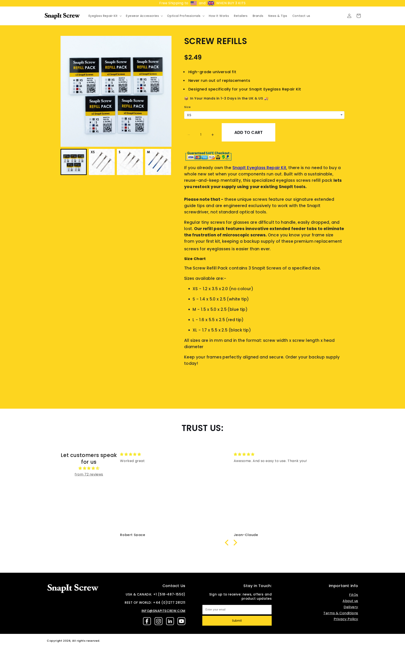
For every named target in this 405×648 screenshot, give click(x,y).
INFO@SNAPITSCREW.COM (163, 611)
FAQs (353, 594)
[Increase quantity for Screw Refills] (212, 134)
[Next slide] (166, 162)
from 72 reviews (89, 474)
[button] (104, 15)
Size (187, 107)
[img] (89, 468)
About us (350, 600)
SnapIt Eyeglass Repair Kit (259, 168)
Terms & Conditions (340, 613)
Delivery (351, 607)
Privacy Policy (346, 619)
